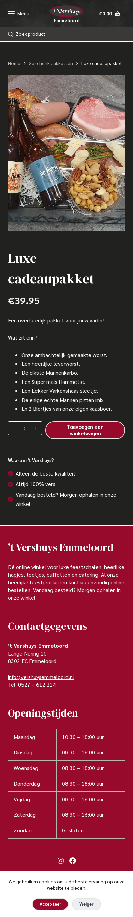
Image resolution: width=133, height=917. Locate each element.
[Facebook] (72, 860)
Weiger (86, 904)
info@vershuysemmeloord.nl (41, 676)
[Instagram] (60, 860)
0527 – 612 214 (37, 684)
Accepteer (50, 904)
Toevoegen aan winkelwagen (85, 429)
